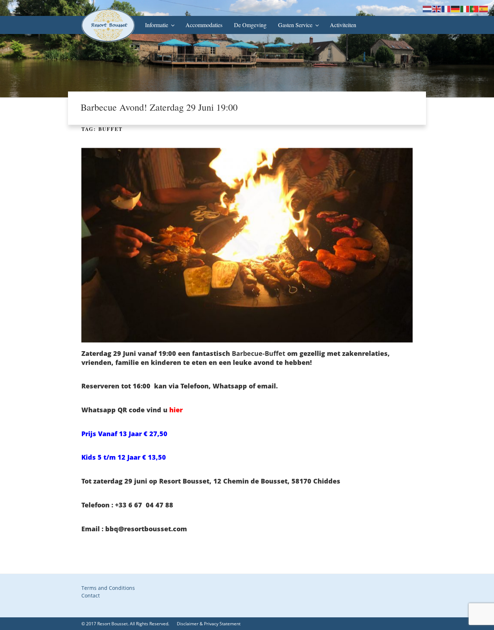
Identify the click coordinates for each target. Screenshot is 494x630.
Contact (90, 595)
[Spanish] (484, 8)
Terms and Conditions (108, 587)
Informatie (156, 25)
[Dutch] (427, 8)
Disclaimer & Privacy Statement (208, 624)
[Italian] (465, 8)
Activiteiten (343, 25)
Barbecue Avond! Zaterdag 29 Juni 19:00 (159, 107)
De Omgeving (250, 25)
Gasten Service (295, 25)
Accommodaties (204, 25)
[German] (455, 8)
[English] (437, 8)
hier (176, 409)
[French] (446, 8)
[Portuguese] (474, 8)
